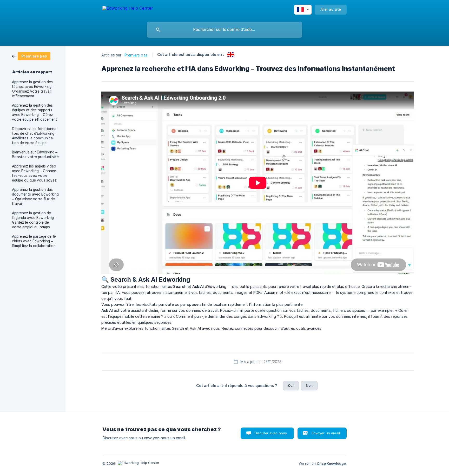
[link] (31, 55)
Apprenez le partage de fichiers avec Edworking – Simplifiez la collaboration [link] (34, 241)
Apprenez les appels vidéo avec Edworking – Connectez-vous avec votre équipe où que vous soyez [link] (35, 173)
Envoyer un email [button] (326, 433)
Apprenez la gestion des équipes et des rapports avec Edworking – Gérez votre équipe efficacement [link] (34, 112)
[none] (127, 9)
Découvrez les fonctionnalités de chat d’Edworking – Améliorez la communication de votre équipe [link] (35, 136)
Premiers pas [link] (136, 55)
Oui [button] (291, 385)
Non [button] (309, 385)
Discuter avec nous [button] (271, 433)
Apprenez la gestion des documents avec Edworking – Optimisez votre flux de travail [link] (35, 196)
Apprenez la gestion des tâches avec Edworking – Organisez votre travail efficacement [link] (33, 89)
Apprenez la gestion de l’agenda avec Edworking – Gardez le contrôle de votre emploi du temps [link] (34, 220)
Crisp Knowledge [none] (331, 463)
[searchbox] (224, 30)
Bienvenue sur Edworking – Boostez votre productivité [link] (35, 154)
